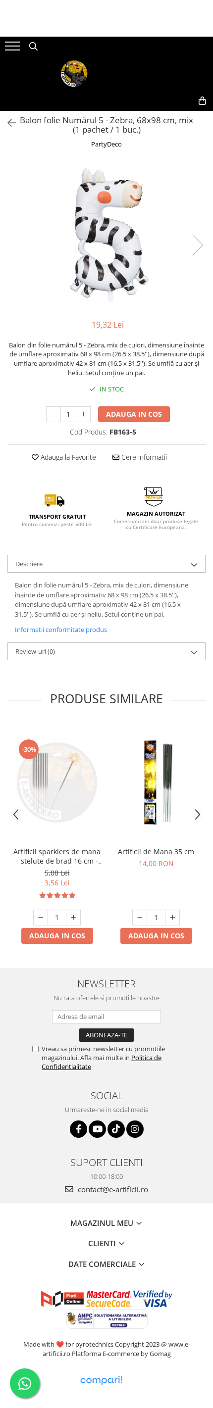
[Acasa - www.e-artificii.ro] (106, 73)
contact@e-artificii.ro (112, 1189)
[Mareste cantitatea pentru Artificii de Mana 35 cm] (172, 917)
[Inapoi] (7, 123)
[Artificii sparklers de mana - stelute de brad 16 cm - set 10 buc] (57, 782)
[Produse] (13, 49)
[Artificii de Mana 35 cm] (156, 782)
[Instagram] (135, 1129)
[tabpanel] (106, 235)
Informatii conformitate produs (61, 629)
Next (198, 245)
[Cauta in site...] (33, 46)
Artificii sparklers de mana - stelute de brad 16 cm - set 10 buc (57, 856)
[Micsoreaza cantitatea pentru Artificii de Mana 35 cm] (139, 917)
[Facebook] (78, 1129)
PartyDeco (106, 144)
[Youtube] (97, 1129)
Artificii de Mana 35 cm (156, 851)
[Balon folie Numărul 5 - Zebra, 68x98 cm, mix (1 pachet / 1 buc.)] (106, 235)
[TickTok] (116, 1129)
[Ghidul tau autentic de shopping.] (101, 1380)
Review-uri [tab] (35, 651)
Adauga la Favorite (67, 457)
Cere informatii (143, 457)
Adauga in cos (134, 414)
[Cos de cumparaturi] (202, 101)
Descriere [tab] (29, 563)
